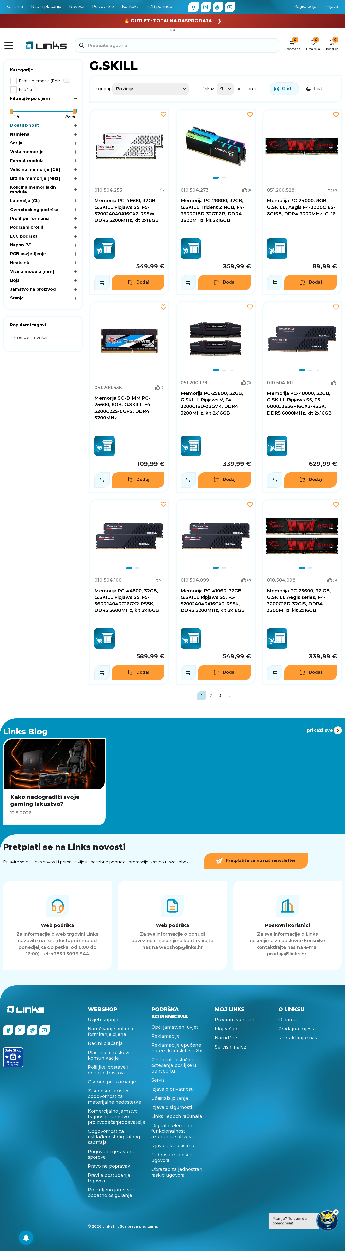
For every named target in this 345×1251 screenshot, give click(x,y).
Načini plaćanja (46, 6)
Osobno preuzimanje (112, 1082)
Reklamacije (165, 1036)
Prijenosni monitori (31, 337)
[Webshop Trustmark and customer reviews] (13, 1057)
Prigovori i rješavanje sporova (111, 1154)
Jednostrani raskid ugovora (172, 1157)
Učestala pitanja (169, 1098)
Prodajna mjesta (297, 1029)
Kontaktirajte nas (297, 1038)
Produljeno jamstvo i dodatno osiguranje (111, 1192)
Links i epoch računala (176, 1116)
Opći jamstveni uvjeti (175, 1027)
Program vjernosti (235, 1020)
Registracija (305, 6)
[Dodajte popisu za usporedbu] (102, 282)
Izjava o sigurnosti (171, 1107)
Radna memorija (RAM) (40, 81)
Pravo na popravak (109, 1166)
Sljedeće (229, 695)
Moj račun (226, 1029)
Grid (286, 88)
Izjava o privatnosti (172, 1089)
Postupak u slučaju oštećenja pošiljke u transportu (173, 1065)
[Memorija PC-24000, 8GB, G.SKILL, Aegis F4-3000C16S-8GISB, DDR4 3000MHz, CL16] (302, 202)
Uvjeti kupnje (103, 1020)
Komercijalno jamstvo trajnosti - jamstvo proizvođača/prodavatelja (116, 1116)
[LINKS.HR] (26, 1238)
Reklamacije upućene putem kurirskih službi (176, 1048)
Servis (158, 1080)
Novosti (76, 6)
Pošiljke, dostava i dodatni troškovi (108, 1070)
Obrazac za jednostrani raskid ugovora (177, 1172)
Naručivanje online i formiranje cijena (110, 1031)
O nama (15, 6)
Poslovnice (103, 6)
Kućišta (25, 89)
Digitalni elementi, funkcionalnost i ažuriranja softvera (172, 1131)
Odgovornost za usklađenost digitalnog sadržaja (114, 1137)
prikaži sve (320, 730)
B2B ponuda (159, 6)
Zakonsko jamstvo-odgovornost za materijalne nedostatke (114, 1096)
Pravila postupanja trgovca (109, 1178)
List (318, 88)
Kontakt (130, 6)
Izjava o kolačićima (172, 1145)
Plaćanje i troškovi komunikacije (108, 1055)
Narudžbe (226, 1038)
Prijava (331, 6)
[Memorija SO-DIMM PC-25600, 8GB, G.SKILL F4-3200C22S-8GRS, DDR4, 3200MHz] (129, 397)
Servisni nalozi (231, 1047)
